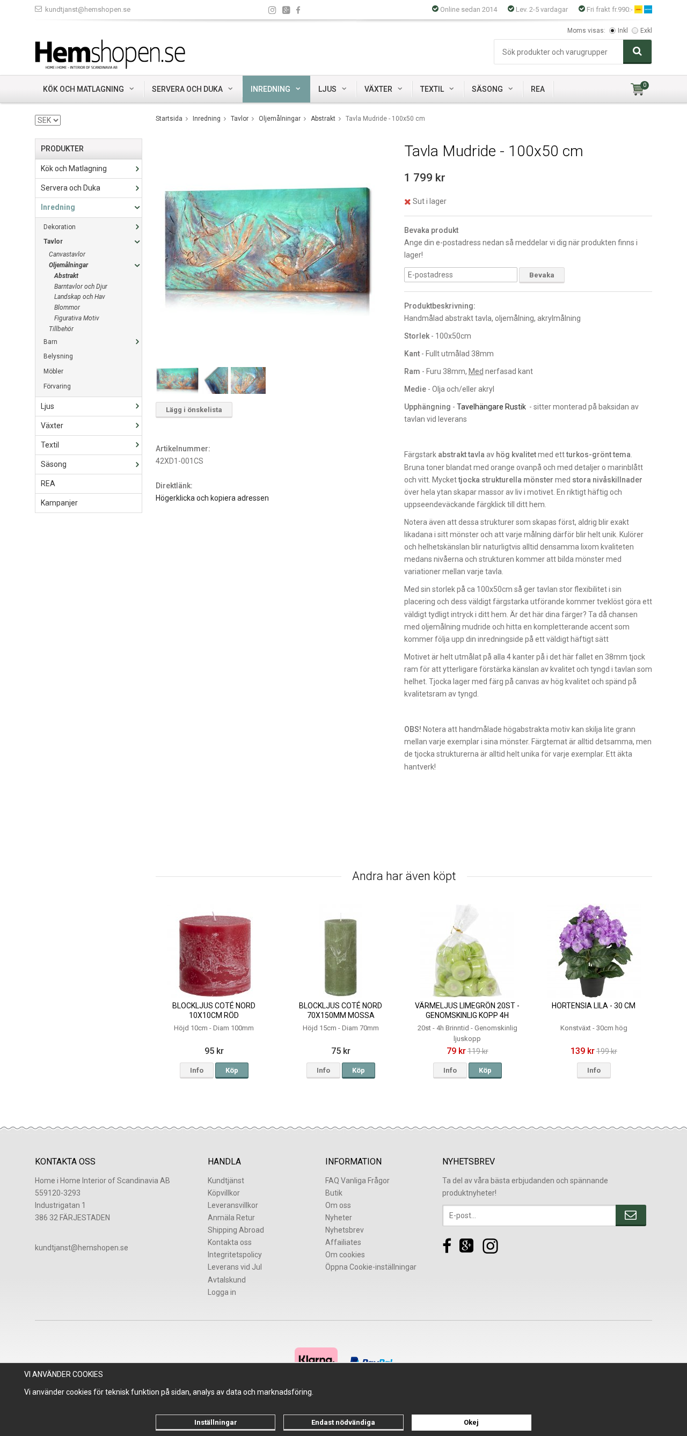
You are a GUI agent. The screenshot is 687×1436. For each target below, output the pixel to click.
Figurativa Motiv (76, 318)
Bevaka (541, 275)
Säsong (487, 89)
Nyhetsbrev (344, 1230)
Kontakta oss (230, 1242)
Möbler (53, 371)
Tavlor (53, 241)
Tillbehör (61, 329)
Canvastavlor (67, 254)
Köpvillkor (224, 1193)
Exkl (646, 30)
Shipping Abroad (236, 1230)
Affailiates (343, 1242)
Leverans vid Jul (235, 1267)
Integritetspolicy (235, 1254)
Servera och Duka (187, 89)
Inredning (270, 89)
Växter (378, 89)
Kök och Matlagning (83, 89)
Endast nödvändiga (343, 1422)
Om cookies (345, 1254)
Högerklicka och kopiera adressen (212, 498)
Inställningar (215, 1422)
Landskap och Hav (79, 297)
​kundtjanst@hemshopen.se (81, 1247)
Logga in (222, 1292)
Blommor (67, 307)
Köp (231, 1070)
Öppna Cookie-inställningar (370, 1267)
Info (196, 1070)
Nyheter (338, 1217)
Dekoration (59, 227)
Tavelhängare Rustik (491, 406)
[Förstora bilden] (267, 249)
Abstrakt (66, 276)
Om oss (338, 1205)
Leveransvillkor (233, 1205)
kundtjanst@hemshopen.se (87, 9)
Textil (432, 89)
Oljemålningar (68, 265)
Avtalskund (227, 1280)
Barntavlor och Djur (80, 286)
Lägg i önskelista (194, 410)
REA (538, 89)
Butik (333, 1193)
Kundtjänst (226, 1180)
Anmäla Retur (231, 1217)
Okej (471, 1422)
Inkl (623, 30)
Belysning (58, 356)
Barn (50, 342)
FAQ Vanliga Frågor (357, 1180)
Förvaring (57, 386)
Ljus (327, 89)
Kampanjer (59, 503)
